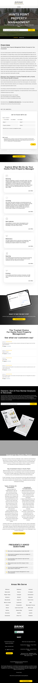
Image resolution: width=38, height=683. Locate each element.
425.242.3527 (11, 646)
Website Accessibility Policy (19, 669)
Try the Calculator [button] (19, 156)
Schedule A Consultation (19, 533)
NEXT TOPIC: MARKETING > (6, 109)
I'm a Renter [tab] (13, 119)
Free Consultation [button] (19, 319)
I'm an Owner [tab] (6, 119)
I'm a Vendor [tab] (20, 119)
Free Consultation (26, 681)
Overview (16, 37)
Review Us (9, 653)
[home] (19, 2)
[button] (19, 551)
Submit (31, 30)
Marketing (21, 37)
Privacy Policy (19, 672)
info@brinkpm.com (32, 668)
